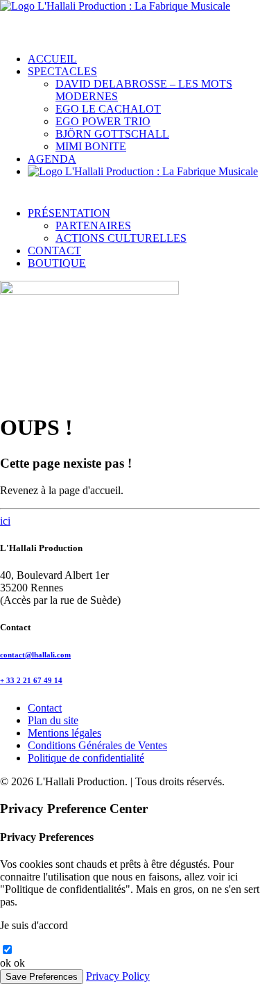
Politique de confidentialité (86, 758)
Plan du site (53, 720)
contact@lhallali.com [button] (35, 654)
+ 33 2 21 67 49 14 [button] (31, 680)
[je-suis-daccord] (7, 950)
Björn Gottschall (112, 134)
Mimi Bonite (90, 146)
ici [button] (5, 521)
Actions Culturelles (121, 238)
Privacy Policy (118, 976)
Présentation (69, 213)
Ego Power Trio (102, 121)
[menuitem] (144, 59)
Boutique (57, 263)
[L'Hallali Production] (130, 21)
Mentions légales (64, 733)
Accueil (52, 59)
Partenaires (93, 225)
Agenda (52, 159)
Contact (54, 250)
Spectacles (62, 71)
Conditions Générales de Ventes (97, 745)
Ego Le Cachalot (108, 109)
